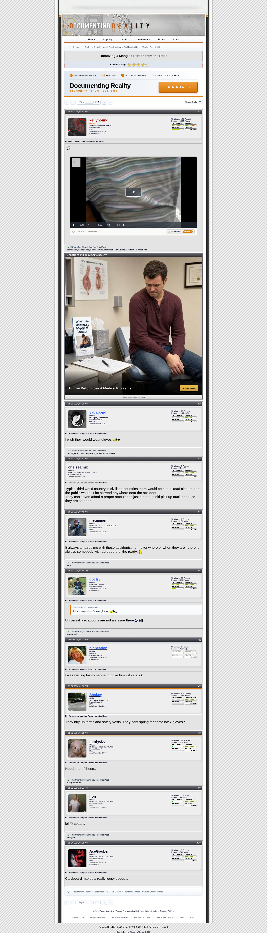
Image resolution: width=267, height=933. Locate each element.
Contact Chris (78, 917)
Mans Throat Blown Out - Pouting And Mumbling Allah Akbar (119, 911)
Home (91, 39)
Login (124, 39)
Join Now (175, 87)
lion (92, 796)
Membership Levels (142, 917)
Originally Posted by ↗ (87, 607)
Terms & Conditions (119, 917)
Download (181, 231)
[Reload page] (68, 47)
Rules (161, 39)
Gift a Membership (165, 917)
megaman (97, 520)
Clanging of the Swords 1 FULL (159, 911)
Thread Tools (191, 102)
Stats (176, 39)
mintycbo (97, 741)
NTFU (192, 917)
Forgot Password (97, 917)
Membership (142, 39)
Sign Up (108, 39)
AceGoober (99, 851)
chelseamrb (78, 467)
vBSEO (147, 932)
